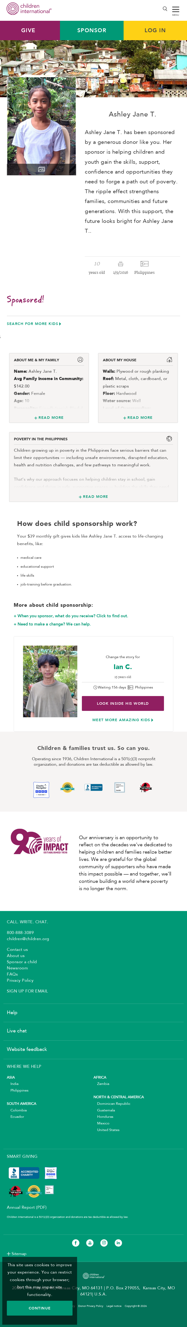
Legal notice (114, 1306)
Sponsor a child (22, 962)
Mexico (101, 1123)
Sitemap (19, 1254)
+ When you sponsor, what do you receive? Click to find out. (71, 615)
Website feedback (27, 1049)
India (12, 1084)
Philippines (18, 1090)
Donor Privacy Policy (90, 1306)
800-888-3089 (20, 933)
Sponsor (91, 30)
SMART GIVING (22, 1157)
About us (16, 956)
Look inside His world (123, 703)
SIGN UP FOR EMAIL (27, 991)
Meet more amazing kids (121, 720)
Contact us (17, 950)
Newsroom (17, 968)
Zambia (101, 1084)
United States (106, 1130)
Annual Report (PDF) (27, 1208)
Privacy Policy (20, 981)
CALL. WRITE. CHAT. (27, 922)
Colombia (17, 1110)
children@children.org (28, 939)
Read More (51, 417)
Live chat (17, 1031)
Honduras (103, 1117)
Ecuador (15, 1117)
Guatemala (104, 1110)
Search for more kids (32, 324)
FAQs (12, 974)
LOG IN (155, 30)
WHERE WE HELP (24, 1067)
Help (12, 1012)
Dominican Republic (112, 1104)
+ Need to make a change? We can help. (52, 624)
